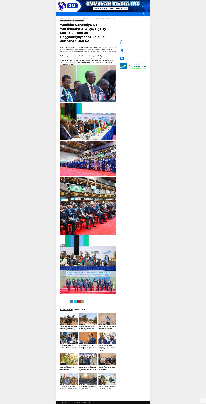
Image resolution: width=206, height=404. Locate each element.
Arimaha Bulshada (93, 14)
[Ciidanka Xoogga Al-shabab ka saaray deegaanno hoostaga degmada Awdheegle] (69, 359)
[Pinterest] (79, 301)
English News (81, 14)
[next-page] (64, 393)
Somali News (71, 14)
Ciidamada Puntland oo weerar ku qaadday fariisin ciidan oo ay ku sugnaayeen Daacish (87, 328)
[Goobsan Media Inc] (103, 6)
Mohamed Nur (64, 44)
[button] (144, 14)
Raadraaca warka (83, 384)
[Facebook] (71, 301)
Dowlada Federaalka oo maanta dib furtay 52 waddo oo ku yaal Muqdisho (106, 388)
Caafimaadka (106, 14)
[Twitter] (75, 301)
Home (63, 14)
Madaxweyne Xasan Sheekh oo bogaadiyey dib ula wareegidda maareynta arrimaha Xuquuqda (86, 347)
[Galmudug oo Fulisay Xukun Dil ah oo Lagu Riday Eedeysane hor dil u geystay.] (107, 319)
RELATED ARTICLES (66, 310)
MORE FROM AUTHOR (79, 310)
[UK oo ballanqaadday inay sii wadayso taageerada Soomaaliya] (69, 338)
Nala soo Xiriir (134, 14)
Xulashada (115, 14)
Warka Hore (81, 20)
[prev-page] (61, 393)
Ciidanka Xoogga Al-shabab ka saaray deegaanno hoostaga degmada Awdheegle (67, 367)
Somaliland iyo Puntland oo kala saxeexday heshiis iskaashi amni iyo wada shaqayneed (107, 367)
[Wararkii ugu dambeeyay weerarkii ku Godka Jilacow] (88, 379)
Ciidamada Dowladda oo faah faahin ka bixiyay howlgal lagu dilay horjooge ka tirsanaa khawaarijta (68, 328)
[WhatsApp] (82, 301)
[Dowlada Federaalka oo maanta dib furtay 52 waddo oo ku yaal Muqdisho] (107, 379)
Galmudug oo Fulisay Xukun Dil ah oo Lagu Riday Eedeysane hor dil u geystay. (107, 328)
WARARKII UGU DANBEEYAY (72, 20)
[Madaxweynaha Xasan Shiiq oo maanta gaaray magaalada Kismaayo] (69, 379)
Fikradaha (124, 14)
